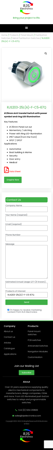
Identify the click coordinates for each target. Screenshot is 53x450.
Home (4, 35)
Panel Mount (27, 35)
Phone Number (13, 235)
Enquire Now (13, 179)
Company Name (13, 205)
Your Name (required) (16, 215)
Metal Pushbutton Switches (26, 38)
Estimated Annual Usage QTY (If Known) (25, 282)
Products (14, 35)
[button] (26, 27)
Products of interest (15, 291)
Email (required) (13, 224)
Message (9, 244)
